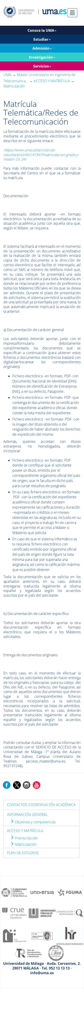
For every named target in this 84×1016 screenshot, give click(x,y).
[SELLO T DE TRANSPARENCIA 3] (14, 935)
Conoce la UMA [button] (41, 30)
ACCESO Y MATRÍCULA (25, 830)
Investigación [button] (41, 57)
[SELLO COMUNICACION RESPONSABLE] (69, 912)
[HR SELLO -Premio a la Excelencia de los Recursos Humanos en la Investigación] (69, 935)
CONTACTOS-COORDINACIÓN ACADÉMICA (41, 804)
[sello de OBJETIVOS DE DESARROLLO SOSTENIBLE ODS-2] (14, 892)
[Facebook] (6, 784)
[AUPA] (42, 912)
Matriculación (25, 844)
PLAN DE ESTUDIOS (23, 852)
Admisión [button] (41, 48)
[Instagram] (26, 784)
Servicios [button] (41, 66)
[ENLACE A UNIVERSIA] (42, 892)
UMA (7, 74)
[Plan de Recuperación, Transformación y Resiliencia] (28, 952)
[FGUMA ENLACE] (69, 892)
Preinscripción (26, 838)
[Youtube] (36, 784)
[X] (16, 784)
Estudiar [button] (40, 39)
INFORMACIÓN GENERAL (27, 814)
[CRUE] (14, 912)
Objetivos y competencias (35, 822)
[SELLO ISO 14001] (42, 935)
